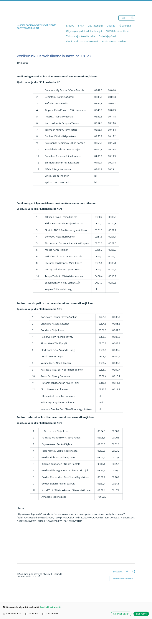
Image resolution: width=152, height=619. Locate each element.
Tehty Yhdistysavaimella (122, 578)
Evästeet (118, 571)
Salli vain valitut (121, 614)
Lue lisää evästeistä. (50, 607)
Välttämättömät (13, 613)
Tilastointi (33, 613)
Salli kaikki (141, 614)
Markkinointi (52, 613)
